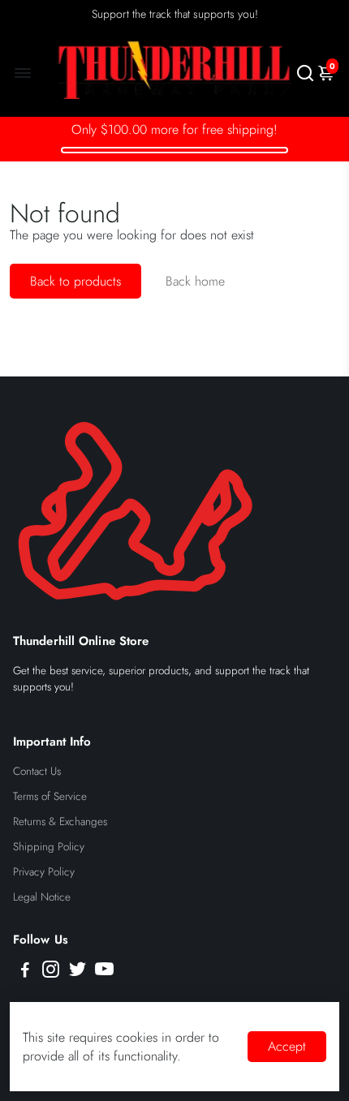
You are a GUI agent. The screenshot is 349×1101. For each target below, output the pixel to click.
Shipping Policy (48, 846)
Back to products (75, 281)
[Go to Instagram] (51, 972)
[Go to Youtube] (104, 972)
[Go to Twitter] (77, 972)
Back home (195, 281)
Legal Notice (42, 897)
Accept (287, 1046)
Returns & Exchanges (60, 821)
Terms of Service (50, 796)
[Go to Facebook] (25, 972)
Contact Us (37, 771)
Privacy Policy (44, 872)
